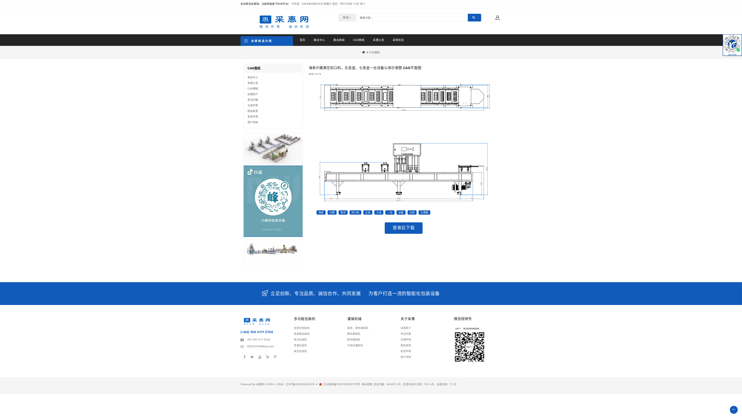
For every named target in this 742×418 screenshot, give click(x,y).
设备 (401, 212)
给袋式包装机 (302, 327)
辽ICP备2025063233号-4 (302, 384)
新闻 (346, 17)
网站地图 (367, 384)
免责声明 (253, 116)
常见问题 (253, 99)
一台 (389, 212)
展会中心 (319, 40)
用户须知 (253, 122)
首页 (302, 40)
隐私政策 (253, 111)
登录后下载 (403, 227)
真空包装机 (300, 351)
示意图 (424, 212)
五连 (367, 212)
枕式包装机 (300, 339)
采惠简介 (253, 94)
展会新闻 (339, 40)
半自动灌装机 (355, 345)
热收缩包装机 (302, 333)
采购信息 (398, 40)
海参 (321, 212)
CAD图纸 (358, 40)
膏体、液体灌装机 (357, 327)
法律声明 (253, 105)
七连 (378, 212)
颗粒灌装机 (353, 333)
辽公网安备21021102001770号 (341, 384)
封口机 (355, 212)
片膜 (332, 212)
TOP (733, 409)
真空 (343, 212)
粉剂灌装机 (353, 339)
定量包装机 (300, 345)
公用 (412, 212)
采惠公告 (378, 40)
